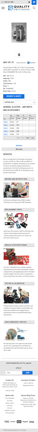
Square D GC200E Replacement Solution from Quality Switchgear (28, 400)
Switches (9, 405)
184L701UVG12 (9, 125)
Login (25, 383)
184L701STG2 (8, 122)
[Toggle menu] (3, 7)
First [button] (18, 138)
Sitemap (23, 430)
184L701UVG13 (9, 128)
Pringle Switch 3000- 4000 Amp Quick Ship (28, 405)
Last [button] (32, 138)
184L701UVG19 (9, 134)
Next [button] (27, 138)
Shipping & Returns (28, 385)
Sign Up (31, 383)
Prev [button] (23, 138)
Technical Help (9, 413)
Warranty (19, 149)
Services (19, 146)
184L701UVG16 (9, 131)
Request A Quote (14, 96)
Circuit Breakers (9, 398)
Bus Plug (9, 400)
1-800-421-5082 (8, 2)
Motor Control (10, 403)
